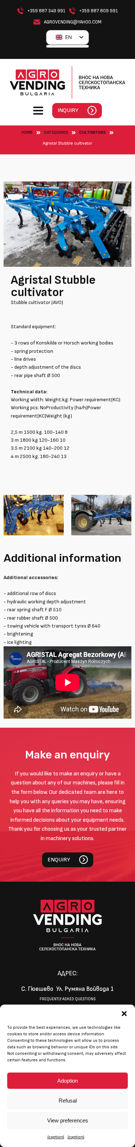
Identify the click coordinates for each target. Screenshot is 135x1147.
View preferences (67, 1120)
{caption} (56, 1137)
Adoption (67, 1081)
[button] (124, 1013)
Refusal (68, 1100)
